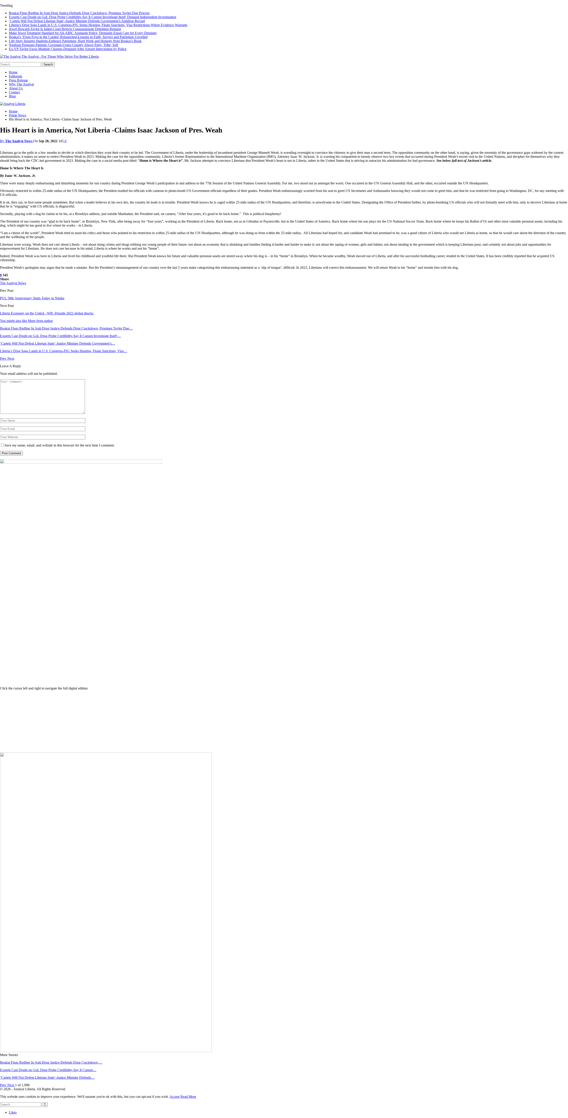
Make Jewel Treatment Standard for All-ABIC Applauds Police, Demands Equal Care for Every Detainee (83, 33)
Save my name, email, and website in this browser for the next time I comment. (59, 445)
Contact (14, 92)
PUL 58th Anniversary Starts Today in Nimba (32, 298)
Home (13, 72)
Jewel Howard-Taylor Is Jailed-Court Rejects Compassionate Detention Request (65, 29)
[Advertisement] (284, 721)
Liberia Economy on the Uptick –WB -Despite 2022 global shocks (46, 313)
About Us (16, 88)
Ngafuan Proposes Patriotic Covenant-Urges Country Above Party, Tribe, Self (63, 45)
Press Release (18, 80)
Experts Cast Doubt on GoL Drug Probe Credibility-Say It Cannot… (48, 1070)
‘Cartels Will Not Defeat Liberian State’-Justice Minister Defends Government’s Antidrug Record (77, 21)
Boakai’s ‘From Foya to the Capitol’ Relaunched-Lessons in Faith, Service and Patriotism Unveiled (78, 37)
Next (10, 358)
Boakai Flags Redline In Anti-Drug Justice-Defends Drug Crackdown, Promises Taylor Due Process (79, 13)
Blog (12, 96)
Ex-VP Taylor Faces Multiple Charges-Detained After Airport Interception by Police (67, 49)
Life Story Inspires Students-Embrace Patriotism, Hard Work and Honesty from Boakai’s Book (75, 41)
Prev (3, 358)
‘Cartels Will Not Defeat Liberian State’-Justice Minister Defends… (47, 1077)
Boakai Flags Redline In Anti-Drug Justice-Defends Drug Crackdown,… (51, 1062)
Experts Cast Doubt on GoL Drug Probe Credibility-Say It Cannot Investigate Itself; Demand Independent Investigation (92, 17)
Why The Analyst (21, 84)
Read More (188, 1096)
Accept (174, 1096)
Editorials (15, 76)
